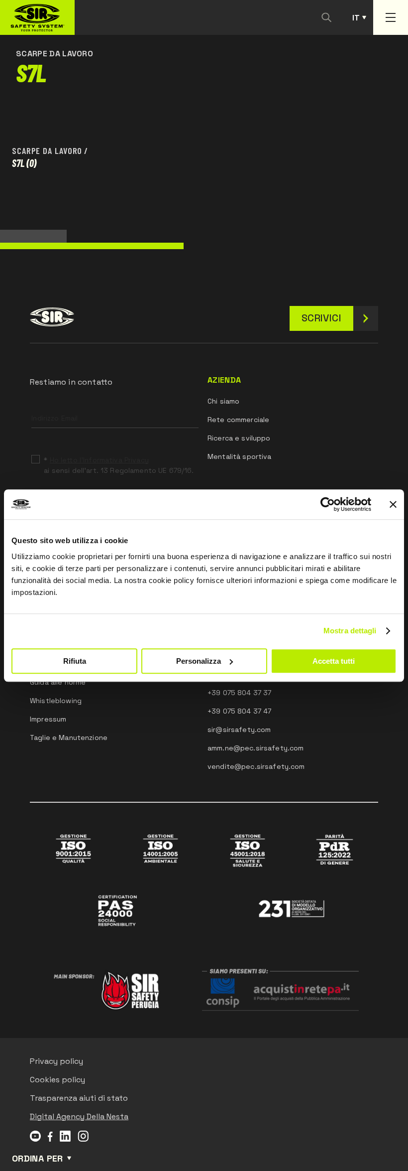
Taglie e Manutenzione (68, 737)
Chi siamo (223, 401)
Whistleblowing (56, 700)
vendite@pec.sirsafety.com (256, 766)
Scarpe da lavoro (47, 150)
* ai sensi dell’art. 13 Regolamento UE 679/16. (119, 465)
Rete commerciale (238, 419)
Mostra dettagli (350, 630)
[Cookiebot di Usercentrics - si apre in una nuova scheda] (327, 504)
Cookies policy (57, 1079)
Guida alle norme (58, 682)
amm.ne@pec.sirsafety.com (255, 747)
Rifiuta (74, 661)
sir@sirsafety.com (239, 729)
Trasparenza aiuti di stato (79, 1098)
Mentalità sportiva (239, 456)
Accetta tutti (333, 661)
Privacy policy (56, 1061)
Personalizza (198, 661)
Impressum (48, 719)
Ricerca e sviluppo (239, 438)
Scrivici (321, 317)
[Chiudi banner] (393, 504)
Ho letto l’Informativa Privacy (99, 459)
